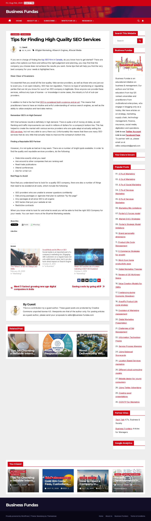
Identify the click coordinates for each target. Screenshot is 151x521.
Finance (48, 478)
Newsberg (40, 516)
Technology (25, 34)
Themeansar (51, 516)
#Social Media (75, 50)
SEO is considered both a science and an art (60, 102)
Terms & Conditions (138, 516)
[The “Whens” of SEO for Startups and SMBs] (25, 257)
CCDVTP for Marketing (129, 402)
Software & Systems (18, 471)
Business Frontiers (123, 428)
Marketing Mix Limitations (130, 208)
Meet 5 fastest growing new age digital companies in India (35, 288)
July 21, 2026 (123, 485)
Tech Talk (119, 419)
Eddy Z (66, 488)
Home (19, 21)
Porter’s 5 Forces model (129, 213)
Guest (24, 47)
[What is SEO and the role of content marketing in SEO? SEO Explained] (89, 257)
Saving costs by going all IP (86, 286)
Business (83, 478)
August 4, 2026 (19, 485)
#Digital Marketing (43, 50)
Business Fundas (22, 11)
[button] (138, 21)
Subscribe (49, 21)
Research (87, 21)
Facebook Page (133, 135)
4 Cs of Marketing (127, 179)
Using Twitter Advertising (130, 387)
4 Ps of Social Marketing (130, 184)
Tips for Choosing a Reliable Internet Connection (23, 353)
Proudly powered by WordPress (18, 516)
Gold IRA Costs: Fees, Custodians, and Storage (57, 484)
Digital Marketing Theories (130, 269)
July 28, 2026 (88, 488)
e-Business (15, 34)
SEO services (16, 131)
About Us (32, 21)
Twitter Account (133, 131)
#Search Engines (60, 50)
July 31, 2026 (53, 488)
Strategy (92, 478)
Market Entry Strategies (129, 219)
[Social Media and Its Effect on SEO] (58, 258)
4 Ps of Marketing (127, 174)
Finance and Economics (61, 478)
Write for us (68, 21)
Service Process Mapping (130, 346)
